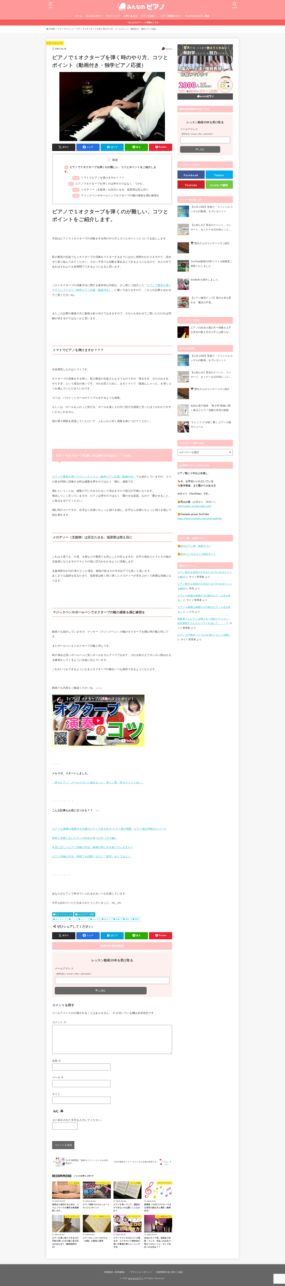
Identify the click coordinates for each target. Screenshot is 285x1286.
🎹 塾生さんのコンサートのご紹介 (210, 243)
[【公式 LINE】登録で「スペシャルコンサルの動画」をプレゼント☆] (183, 212)
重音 (137, 919)
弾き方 (107, 919)
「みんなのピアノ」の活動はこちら (142, 22)
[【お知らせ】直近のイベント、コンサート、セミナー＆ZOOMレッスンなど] (183, 230)
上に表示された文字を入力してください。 (78, 1119)
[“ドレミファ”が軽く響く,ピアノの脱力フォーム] (183, 427)
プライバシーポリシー (141, 1272)
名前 (56, 1060)
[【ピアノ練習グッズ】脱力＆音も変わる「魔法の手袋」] (183, 303)
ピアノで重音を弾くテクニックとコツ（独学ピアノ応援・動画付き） (94, 476)
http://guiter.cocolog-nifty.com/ (194, 506)
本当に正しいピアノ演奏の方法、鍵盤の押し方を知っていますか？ (92, 847)
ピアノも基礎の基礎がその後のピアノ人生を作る (82, 828)
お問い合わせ (130, 16)
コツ (73, 919)
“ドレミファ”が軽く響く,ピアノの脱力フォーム (211, 424)
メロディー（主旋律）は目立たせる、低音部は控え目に (111, 189)
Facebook (191, 175)
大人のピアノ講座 (86, 914)
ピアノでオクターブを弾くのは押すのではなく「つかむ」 (107, 183)
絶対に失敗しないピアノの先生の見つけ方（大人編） (84, 838)
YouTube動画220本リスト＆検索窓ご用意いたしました (212, 263)
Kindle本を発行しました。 (205, 279)
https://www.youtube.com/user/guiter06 (199, 518)
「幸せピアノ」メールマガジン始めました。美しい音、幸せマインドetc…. (97, 782)
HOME (52, 29)
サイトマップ (112, 16)
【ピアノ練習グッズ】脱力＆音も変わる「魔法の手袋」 (211, 300)
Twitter (219, 175)
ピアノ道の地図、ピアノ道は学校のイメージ (139, 828)
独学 (127, 919)
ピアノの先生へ (149, 16)
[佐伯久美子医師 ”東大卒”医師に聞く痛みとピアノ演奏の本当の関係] (183, 410)
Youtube (191, 185)
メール (58, 1077)
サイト (56, 1093)
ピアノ (84, 919)
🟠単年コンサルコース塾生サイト (196, 554)
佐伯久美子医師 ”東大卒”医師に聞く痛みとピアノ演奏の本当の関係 (210, 408)
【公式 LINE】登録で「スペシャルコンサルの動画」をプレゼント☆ (212, 209)
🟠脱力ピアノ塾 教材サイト (194, 546)
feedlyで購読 (219, 185)
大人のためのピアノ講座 (197, 16)
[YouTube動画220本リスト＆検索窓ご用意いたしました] (183, 266)
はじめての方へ (94, 16)
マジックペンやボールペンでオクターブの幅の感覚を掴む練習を (116, 195)
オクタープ (61, 919)
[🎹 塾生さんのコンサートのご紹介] (183, 248)
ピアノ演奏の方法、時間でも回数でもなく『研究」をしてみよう (91, 856)
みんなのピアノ (135, 1278)
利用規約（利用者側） (115, 1272)
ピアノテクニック (66, 29)
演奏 (118, 919)
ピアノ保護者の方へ (171, 16)
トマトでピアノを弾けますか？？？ (98, 177)
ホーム (79, 16)
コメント (59, 1022)
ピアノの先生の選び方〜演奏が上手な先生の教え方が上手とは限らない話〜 (211, 330)
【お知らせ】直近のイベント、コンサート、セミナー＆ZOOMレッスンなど (211, 228)
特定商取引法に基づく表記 (170, 1272)
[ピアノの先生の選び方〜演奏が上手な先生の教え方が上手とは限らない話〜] (183, 332)
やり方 (96, 919)
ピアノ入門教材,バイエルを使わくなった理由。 (204, 635)
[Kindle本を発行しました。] (183, 285)
